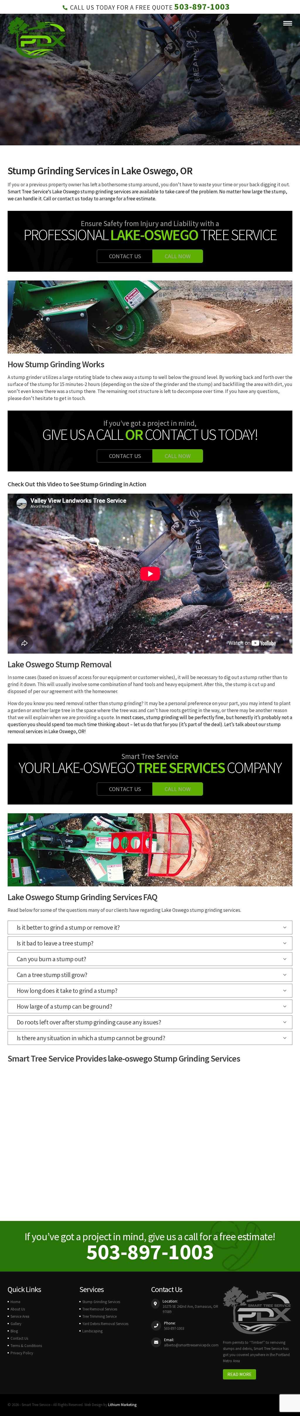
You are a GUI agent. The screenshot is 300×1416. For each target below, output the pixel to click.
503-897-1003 (202, 6)
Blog (14, 1331)
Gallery (16, 1323)
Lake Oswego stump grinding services (91, 191)
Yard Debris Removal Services (105, 1323)
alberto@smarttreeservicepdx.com (191, 1345)
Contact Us (125, 256)
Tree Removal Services (99, 1309)
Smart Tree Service (28, 191)
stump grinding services (215, 910)
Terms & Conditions (26, 1345)
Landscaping (92, 1331)
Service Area (20, 1316)
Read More (239, 1374)
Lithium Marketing (122, 1404)
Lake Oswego (175, 910)
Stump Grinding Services (101, 1301)
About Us (18, 1309)
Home (15, 1301)
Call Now (178, 256)
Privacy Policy (22, 1352)
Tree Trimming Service (99, 1316)
